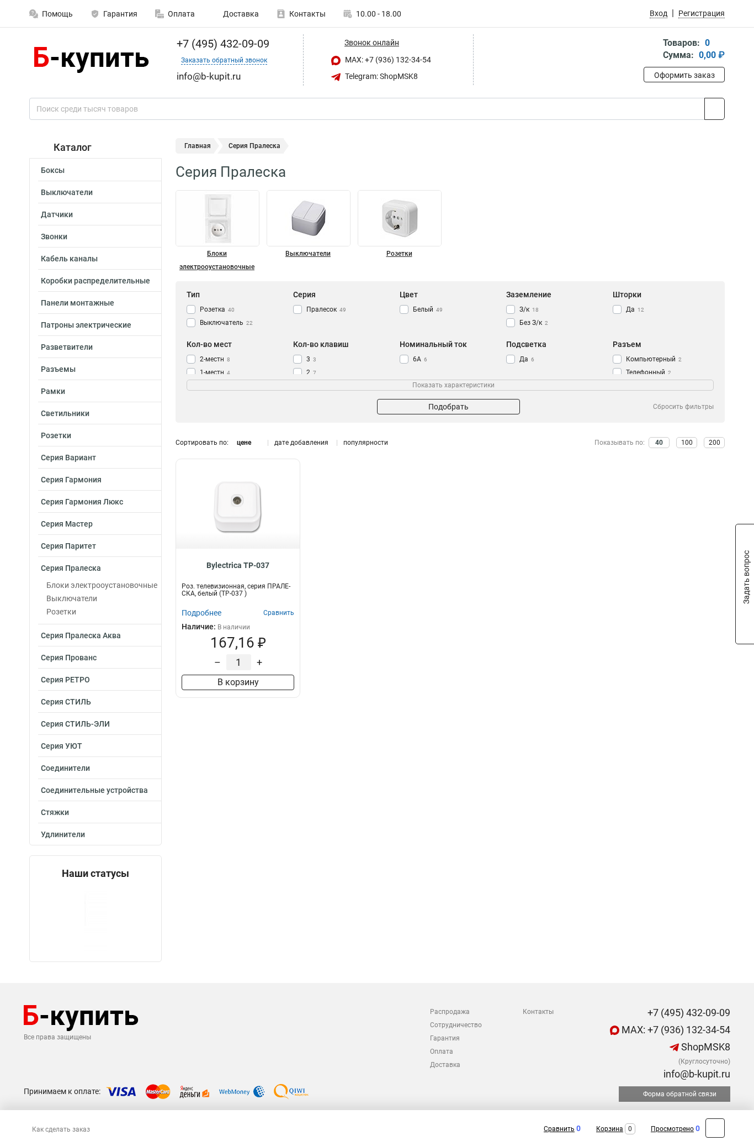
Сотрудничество (456, 1025)
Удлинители (63, 834)
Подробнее (201, 612)
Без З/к (533, 323)
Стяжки (55, 812)
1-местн (215, 372)
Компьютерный (654, 359)
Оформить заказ (684, 75)
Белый (428, 309)
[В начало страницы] (715, 1128)
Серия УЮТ (61, 746)
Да (635, 309)
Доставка (240, 13)
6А (420, 359)
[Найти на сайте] (714, 109)
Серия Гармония (71, 479)
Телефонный (648, 372)
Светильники (65, 413)
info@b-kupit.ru (695, 1074)
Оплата (181, 13)
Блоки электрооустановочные (101, 585)
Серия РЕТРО (65, 679)
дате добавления (301, 442)
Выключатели (67, 192)
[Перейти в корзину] (651, 50)
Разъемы (58, 369)
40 (659, 442)
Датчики (57, 214)
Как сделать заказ (61, 1129)
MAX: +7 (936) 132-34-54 (387, 59)
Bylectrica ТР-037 (237, 565)
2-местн (215, 359)
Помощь (57, 13)
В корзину (238, 682)
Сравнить (559, 1129)
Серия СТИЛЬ (66, 701)
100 (687, 442)
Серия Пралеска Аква (81, 635)
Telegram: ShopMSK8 (380, 76)
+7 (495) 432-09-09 (221, 43)
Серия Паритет (68, 546)
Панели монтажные (77, 302)
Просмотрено (672, 1129)
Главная (197, 146)
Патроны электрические (86, 324)
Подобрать (448, 406)
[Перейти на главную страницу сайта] (91, 60)
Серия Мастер (67, 523)
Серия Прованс (69, 657)
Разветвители (67, 347)
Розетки (56, 435)
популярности (365, 442)
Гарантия (120, 13)
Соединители (65, 768)
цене (244, 442)
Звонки (54, 236)
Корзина (609, 1129)
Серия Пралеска (71, 568)
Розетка (217, 309)
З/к (529, 309)
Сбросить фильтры (683, 407)
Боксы (53, 170)
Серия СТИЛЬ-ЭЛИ (75, 723)
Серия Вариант (68, 457)
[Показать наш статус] (95, 920)
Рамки (53, 391)
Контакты (307, 13)
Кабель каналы (69, 258)
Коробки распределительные (95, 280)
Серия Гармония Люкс (82, 501)
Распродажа (450, 1012)
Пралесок (326, 309)
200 (714, 442)
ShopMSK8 (704, 1047)
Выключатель (226, 323)
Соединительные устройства (94, 790)
